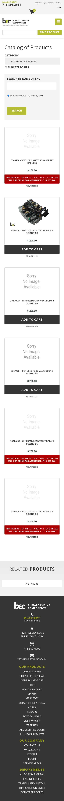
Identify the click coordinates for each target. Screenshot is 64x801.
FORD (32, 685)
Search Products (18, 95)
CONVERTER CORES (32, 792)
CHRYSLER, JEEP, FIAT (32, 676)
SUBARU (32, 711)
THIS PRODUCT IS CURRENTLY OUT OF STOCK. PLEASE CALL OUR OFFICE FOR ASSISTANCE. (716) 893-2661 (32, 178)
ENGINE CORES (32, 779)
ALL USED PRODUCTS (32, 729)
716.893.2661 (11, 5)
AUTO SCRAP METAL (32, 774)
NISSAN (32, 707)
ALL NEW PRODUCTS (32, 734)
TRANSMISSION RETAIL (32, 783)
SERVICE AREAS (32, 763)
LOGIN (32, 758)
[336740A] (32, 211)
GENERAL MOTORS (32, 680)
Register (38, 3)
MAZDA (32, 694)
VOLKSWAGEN (32, 720)
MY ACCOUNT (32, 750)
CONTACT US (32, 745)
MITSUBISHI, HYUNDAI (32, 703)
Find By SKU (37, 95)
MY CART (32, 754)
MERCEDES (32, 698)
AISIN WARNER (32, 671)
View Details (32, 185)
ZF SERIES (32, 725)
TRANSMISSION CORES (32, 787)
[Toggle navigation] (58, 22)
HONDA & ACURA (32, 689)
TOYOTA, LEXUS (32, 716)
